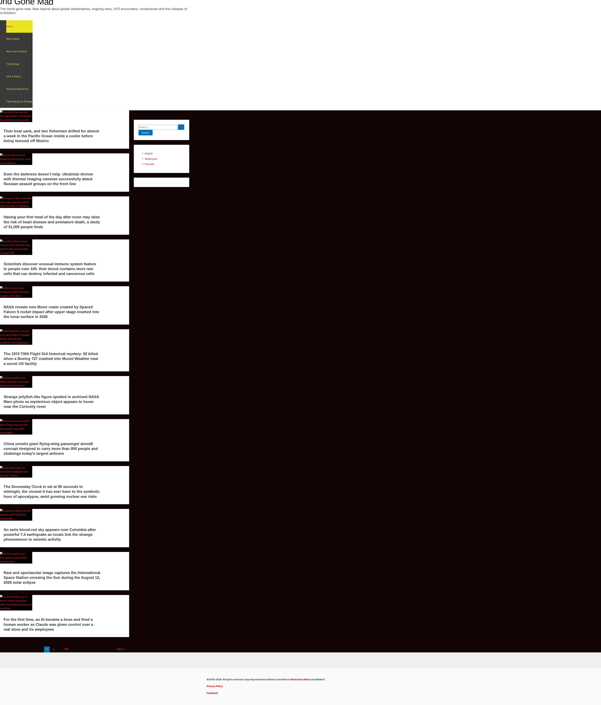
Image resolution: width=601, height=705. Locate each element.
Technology (12, 63)
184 (66, 649)
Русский (149, 164)
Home (9, 26)
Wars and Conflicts (16, 51)
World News (13, 38)
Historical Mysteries (17, 88)
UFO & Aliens (13, 76)
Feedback (212, 693)
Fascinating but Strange (19, 101)
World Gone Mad (299, 679)
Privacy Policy (215, 686)
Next (121, 649)
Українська (151, 158)
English (149, 153)
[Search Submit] (181, 127)
